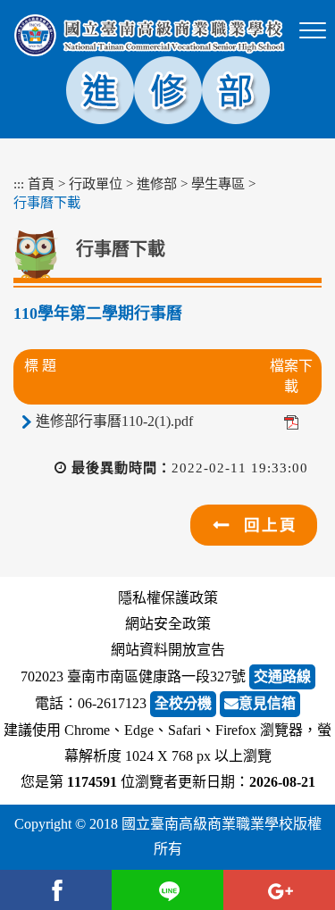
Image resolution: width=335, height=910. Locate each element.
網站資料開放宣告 (168, 649)
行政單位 (95, 183)
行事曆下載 (46, 202)
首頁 (41, 183)
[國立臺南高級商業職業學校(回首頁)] (149, 35)
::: (18, 183)
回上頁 (270, 525)
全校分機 (183, 703)
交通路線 (282, 676)
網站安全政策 (168, 623)
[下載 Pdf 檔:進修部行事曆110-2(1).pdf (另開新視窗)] (291, 421)
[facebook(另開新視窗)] (56, 890)
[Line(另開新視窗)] (167, 890)
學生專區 (218, 183)
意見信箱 (267, 703)
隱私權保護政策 (168, 597)
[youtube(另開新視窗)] (279, 890)
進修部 (157, 183)
